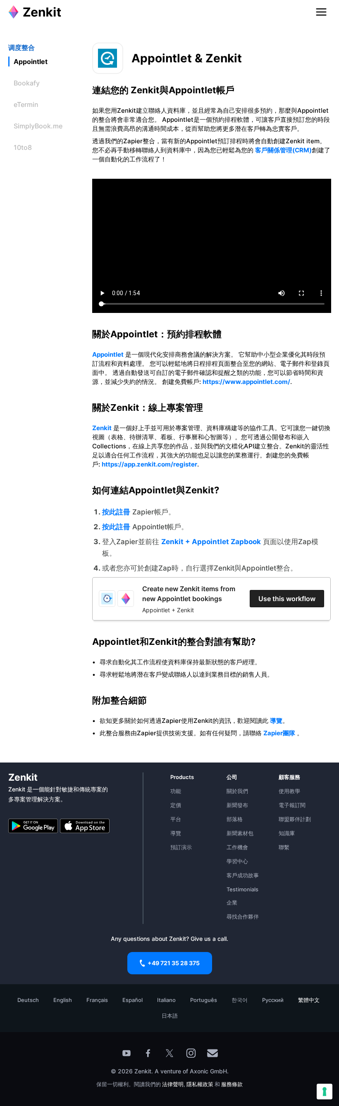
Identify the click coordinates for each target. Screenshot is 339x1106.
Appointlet (108, 354)
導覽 (276, 721)
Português (203, 1000)
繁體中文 (309, 1000)
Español (132, 1000)
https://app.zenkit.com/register (149, 464)
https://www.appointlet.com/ (246, 382)
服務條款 (232, 1084)
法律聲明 (173, 1084)
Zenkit (102, 428)
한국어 (240, 1000)
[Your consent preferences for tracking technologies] (324, 1091)
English (62, 1000)
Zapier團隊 (279, 733)
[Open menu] (321, 11)
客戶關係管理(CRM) (283, 150)
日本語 (170, 1015)
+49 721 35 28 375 (174, 962)
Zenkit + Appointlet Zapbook (211, 542)
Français (97, 1000)
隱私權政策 (199, 1084)
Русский (273, 1000)
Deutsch (28, 1000)
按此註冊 (116, 512)
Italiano (166, 1000)
